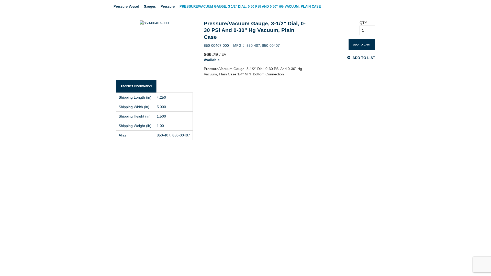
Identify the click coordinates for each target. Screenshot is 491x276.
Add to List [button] (363, 58)
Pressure (168, 6)
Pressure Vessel (126, 6)
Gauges (150, 6)
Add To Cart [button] (362, 44)
